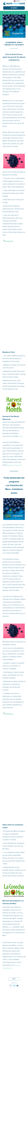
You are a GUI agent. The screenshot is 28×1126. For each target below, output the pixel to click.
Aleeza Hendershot (14, 465)
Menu (15, 8)
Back (14, 978)
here (20, 436)
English (18, 1)
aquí (10, 927)
